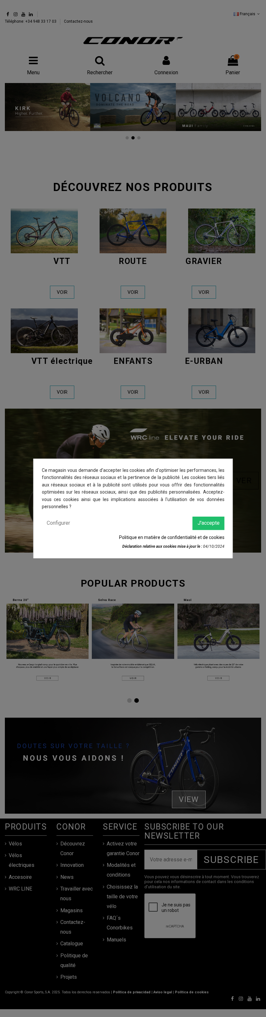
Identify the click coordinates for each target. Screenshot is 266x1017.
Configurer (58, 523)
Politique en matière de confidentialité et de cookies (171, 537)
